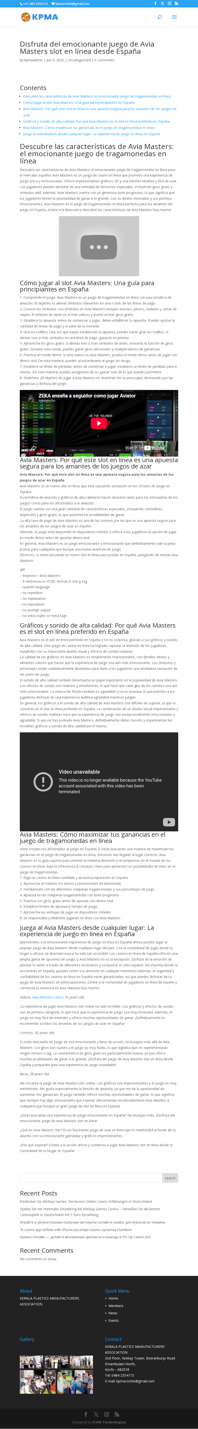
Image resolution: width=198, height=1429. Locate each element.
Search (170, 1178)
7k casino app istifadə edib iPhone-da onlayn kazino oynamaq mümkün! (76, 1229)
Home (113, 1298)
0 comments (104, 60)
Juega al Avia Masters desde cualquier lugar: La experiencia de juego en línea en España (91, 134)
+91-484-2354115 (35, 4)
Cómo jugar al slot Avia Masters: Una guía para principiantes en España (78, 102)
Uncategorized (79, 60)
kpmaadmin (33, 60)
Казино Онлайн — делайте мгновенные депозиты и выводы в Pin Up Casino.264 (85, 1237)
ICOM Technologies (109, 1422)
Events (113, 1320)
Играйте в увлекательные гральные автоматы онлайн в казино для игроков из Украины (92, 1222)
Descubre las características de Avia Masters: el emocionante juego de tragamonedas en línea (97, 96)
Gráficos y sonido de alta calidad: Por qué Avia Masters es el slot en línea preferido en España (96, 121)
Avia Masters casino (48, 997)
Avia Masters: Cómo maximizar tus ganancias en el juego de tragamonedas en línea (89, 127)
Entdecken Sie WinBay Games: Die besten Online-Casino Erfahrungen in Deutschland (86, 1201)
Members (115, 1305)
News (112, 1313)
